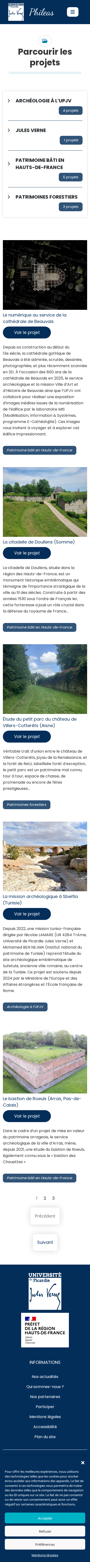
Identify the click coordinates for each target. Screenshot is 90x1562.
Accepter (45, 1518)
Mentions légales (45, 1555)
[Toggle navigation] (72, 12)
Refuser (45, 1531)
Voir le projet (27, 332)
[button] (82, 1462)
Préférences (45, 1544)
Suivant (45, 1242)
